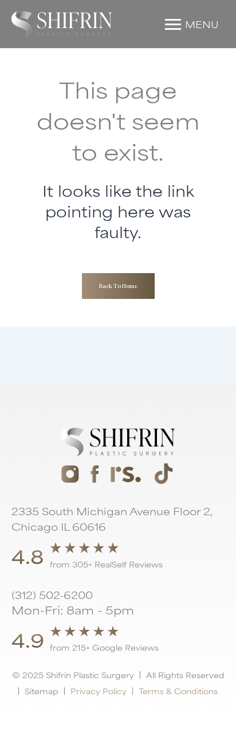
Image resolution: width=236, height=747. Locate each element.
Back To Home (118, 286)
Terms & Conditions (178, 691)
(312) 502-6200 (52, 594)
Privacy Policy (98, 691)
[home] (61, 24)
